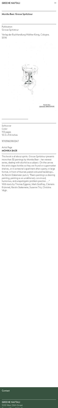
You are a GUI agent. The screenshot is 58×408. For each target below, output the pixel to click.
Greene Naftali (11, 2)
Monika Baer (9, 150)
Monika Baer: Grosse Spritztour (17, 13)
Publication (7, 26)
